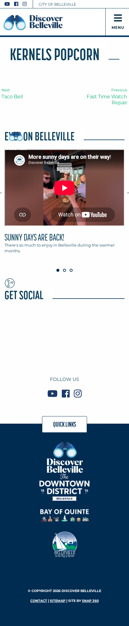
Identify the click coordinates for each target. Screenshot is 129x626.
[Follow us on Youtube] (7, 4)
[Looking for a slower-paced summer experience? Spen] (23, 325)
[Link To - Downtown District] (64, 487)
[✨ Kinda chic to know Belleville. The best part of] (65, 350)
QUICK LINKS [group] (64, 424)
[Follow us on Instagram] (24, 4)
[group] (64, 204)
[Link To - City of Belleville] (64, 544)
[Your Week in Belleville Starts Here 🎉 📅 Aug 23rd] (65, 325)
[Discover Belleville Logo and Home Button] (33, 22)
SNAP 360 (90, 601)
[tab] (64, 204)
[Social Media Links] (18, 4)
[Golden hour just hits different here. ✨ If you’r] (23, 350)
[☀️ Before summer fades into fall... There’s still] (105, 325)
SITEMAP (57, 601)
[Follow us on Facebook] (16, 4)
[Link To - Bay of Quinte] (64, 515)
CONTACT (38, 601)
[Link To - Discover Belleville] (64, 457)
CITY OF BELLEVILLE (57, 4)
